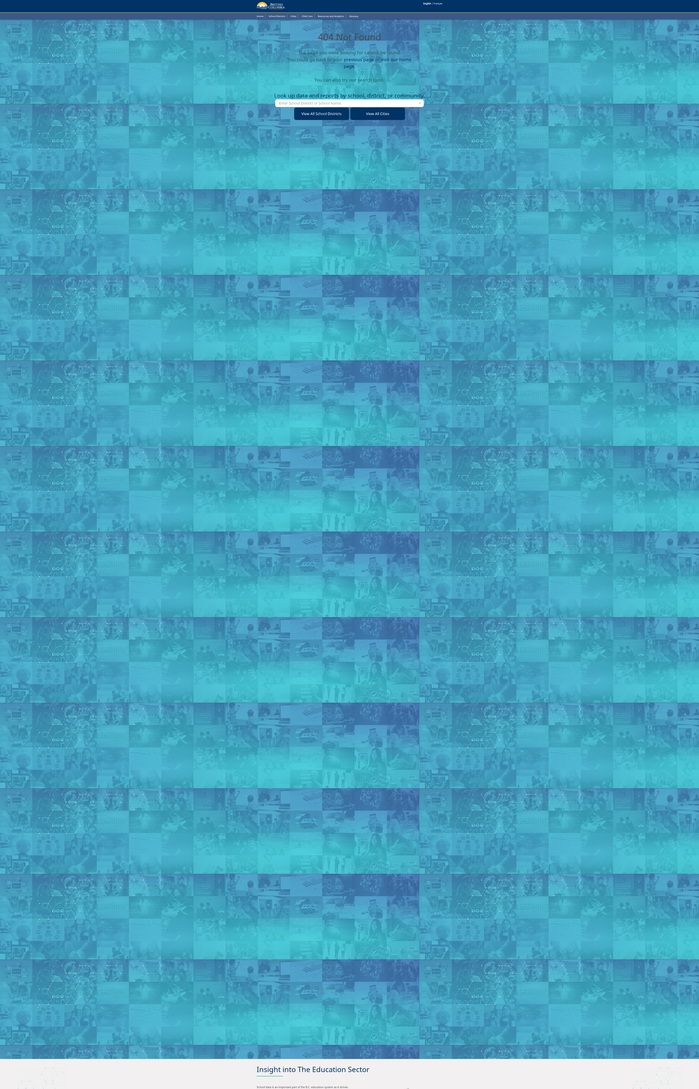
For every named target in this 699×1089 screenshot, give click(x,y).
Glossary (353, 16)
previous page (359, 59)
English (427, 3)
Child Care (307, 16)
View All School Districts (321, 113)
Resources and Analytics (331, 16)
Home (260, 16)
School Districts (277, 16)
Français (437, 3)
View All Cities (377, 113)
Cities (293, 16)
